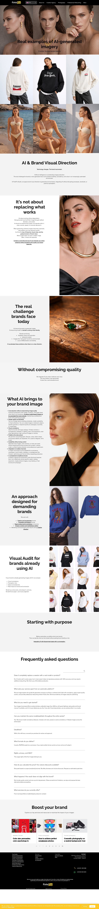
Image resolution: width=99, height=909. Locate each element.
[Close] (97, 906)
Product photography (44, 835)
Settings (85, 906)
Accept (92, 906)
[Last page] (62, 846)
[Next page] (59, 846)
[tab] (49, 735)
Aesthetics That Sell (18, 835)
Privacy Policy (11, 907)
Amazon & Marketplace (18, 861)
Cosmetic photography (69, 835)
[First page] (36, 846)
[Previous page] (39, 846)
